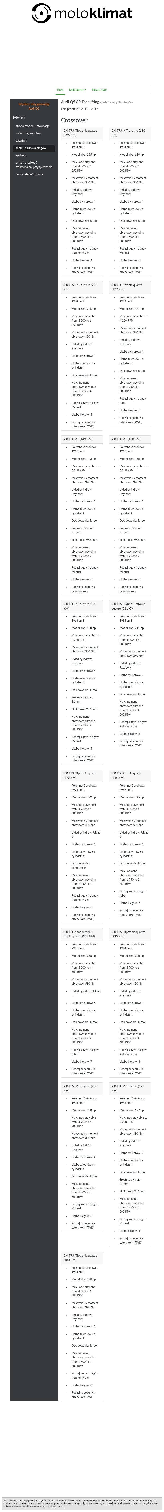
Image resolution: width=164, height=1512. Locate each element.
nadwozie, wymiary (28, 133)
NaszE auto (99, 89)
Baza (60, 89)
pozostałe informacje (29, 174)
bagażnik (21, 140)
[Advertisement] (82, 55)
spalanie (21, 155)
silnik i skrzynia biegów (31, 148)
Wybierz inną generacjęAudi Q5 (34, 106)
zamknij (61, 1506)
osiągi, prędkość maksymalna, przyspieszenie (34, 165)
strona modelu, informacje (33, 126)
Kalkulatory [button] (76, 89)
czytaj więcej (49, 1506)
